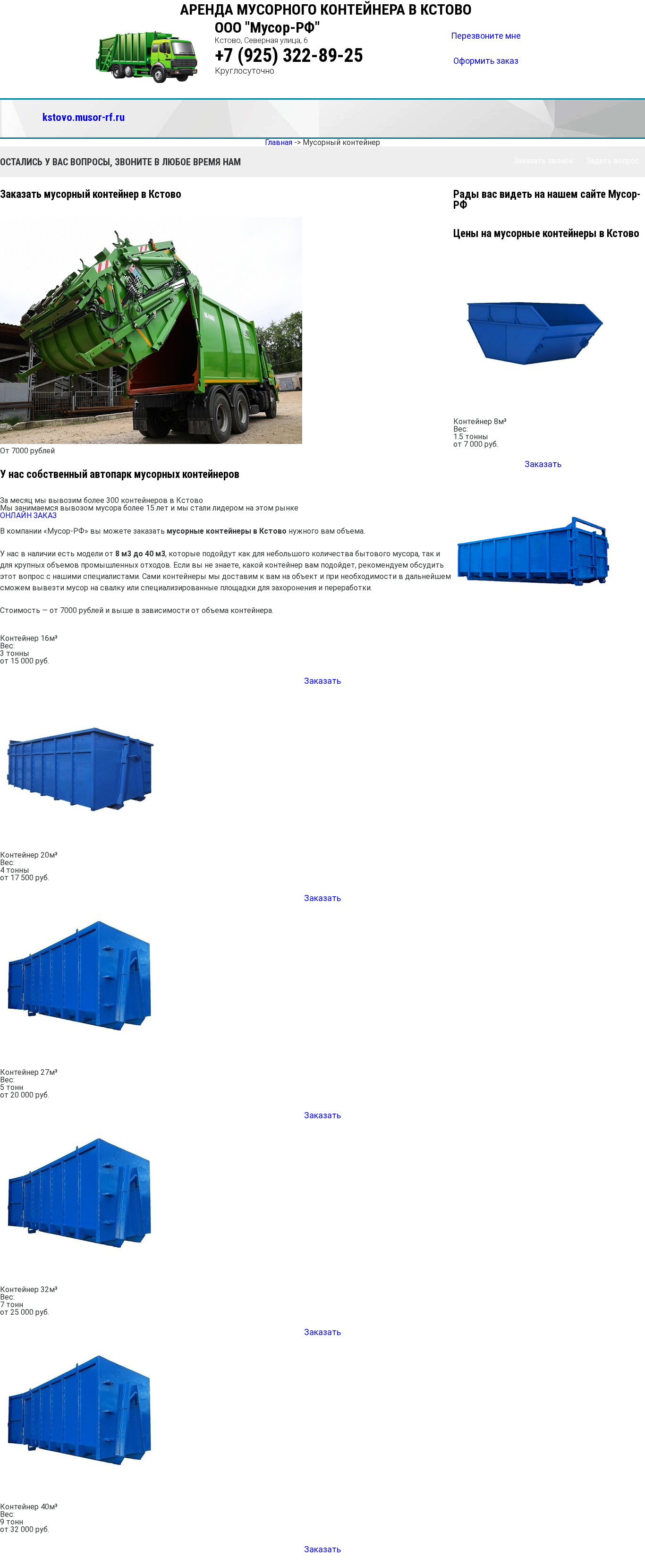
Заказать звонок (543, 160)
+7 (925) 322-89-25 (289, 55)
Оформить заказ (485, 61)
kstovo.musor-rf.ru (83, 117)
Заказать (322, 681)
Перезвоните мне (486, 36)
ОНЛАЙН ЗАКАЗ (28, 515)
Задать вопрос (612, 160)
